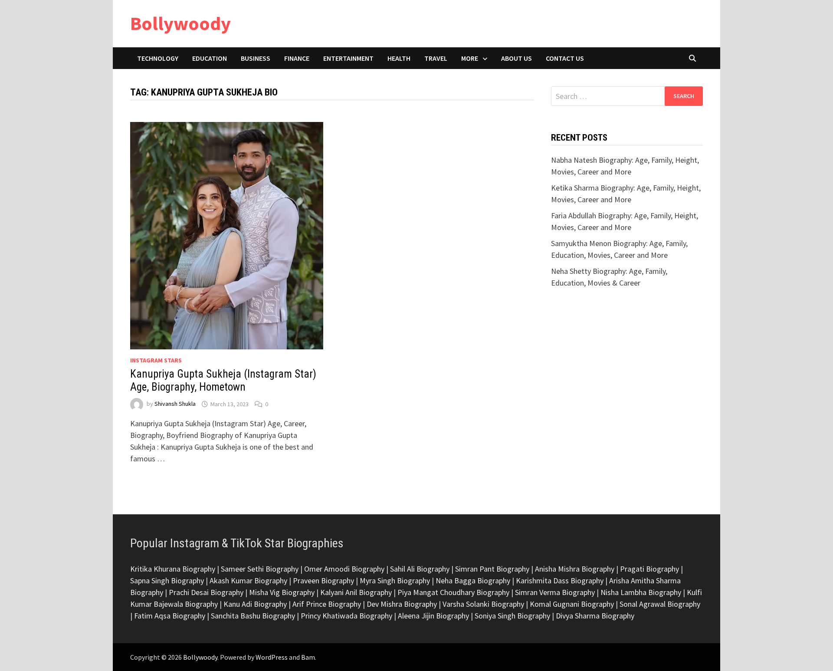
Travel (435, 58)
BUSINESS (255, 58)
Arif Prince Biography (326, 604)
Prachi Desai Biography (206, 592)
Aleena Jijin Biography (433, 616)
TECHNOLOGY (157, 58)
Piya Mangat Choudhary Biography (453, 592)
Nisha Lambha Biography (640, 592)
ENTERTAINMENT (348, 58)
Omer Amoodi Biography (344, 569)
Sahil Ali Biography (419, 569)
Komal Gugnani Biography (572, 604)
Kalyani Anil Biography (356, 592)
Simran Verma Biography (555, 592)
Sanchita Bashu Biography (253, 616)
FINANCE (296, 58)
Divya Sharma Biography (595, 616)
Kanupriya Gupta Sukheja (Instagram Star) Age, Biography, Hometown (223, 380)
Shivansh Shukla (175, 404)
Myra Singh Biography (395, 580)
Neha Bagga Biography (473, 580)
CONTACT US (565, 58)
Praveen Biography (323, 580)
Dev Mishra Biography (402, 604)
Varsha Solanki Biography (483, 604)
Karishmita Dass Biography (559, 580)
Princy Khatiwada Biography (346, 616)
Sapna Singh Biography (167, 580)
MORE (469, 58)
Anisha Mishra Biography (574, 569)
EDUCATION (209, 58)
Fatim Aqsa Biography (169, 616)
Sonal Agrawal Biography (660, 604)
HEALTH (398, 58)
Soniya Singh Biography (512, 616)
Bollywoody (180, 23)
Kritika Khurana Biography (172, 569)
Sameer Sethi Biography (259, 569)
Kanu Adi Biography (255, 604)
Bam (308, 657)
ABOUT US (516, 58)
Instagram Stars (156, 360)
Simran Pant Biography (492, 569)
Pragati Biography (649, 569)
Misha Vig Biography (282, 592)
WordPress (272, 657)
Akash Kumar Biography (248, 580)
